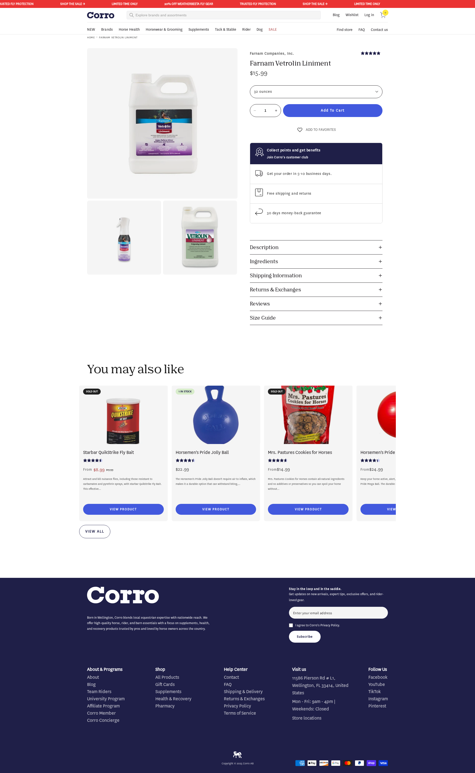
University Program (106, 699)
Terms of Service (240, 713)
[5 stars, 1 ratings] (371, 53)
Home (91, 37)
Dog (260, 29)
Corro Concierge (103, 720)
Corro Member (101, 713)
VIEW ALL (94, 531)
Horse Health (129, 29)
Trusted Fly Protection (244, 4)
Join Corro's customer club (287, 157)
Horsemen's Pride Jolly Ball (202, 452)
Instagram (378, 699)
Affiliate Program (103, 706)
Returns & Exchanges (244, 699)
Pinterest (377, 706)
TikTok (374, 692)
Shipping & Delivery (243, 692)
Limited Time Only (111, 4)
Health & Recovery (173, 699)
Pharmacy (165, 706)
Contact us (379, 29)
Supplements (199, 29)
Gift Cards (165, 684)
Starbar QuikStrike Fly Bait (108, 452)
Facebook (377, 677)
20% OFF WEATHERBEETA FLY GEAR (174, 4)
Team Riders (99, 692)
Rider (246, 29)
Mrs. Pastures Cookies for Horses (300, 452)
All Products (167, 677)
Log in (369, 15)
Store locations (306, 718)
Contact (231, 677)
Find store (345, 29)
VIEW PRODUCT (123, 509)
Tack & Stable (225, 29)
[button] (383, 15)
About (93, 677)
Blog (336, 15)
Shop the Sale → (58, 4)
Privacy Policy (329, 625)
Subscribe (305, 636)
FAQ (361, 29)
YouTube (376, 684)
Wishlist (352, 15)
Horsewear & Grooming (164, 29)
